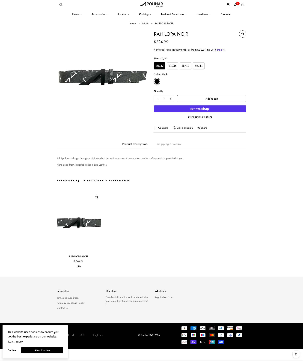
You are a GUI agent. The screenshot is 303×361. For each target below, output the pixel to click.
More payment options (200, 117)
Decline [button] (12, 350)
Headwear (202, 14)
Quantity (158, 91)
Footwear (226, 14)
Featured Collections (172, 14)
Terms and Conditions (68, 298)
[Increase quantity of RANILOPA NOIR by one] (170, 98)
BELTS (145, 23)
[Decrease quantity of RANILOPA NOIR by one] (157, 98)
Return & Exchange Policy (70, 303)
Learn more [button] (15, 341)
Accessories (98, 14)
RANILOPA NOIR (78, 256)
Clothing (144, 14)
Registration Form (164, 297)
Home (75, 14)
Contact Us (62, 308)
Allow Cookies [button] (42, 350)
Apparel (122, 14)
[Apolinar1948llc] (151, 4)
